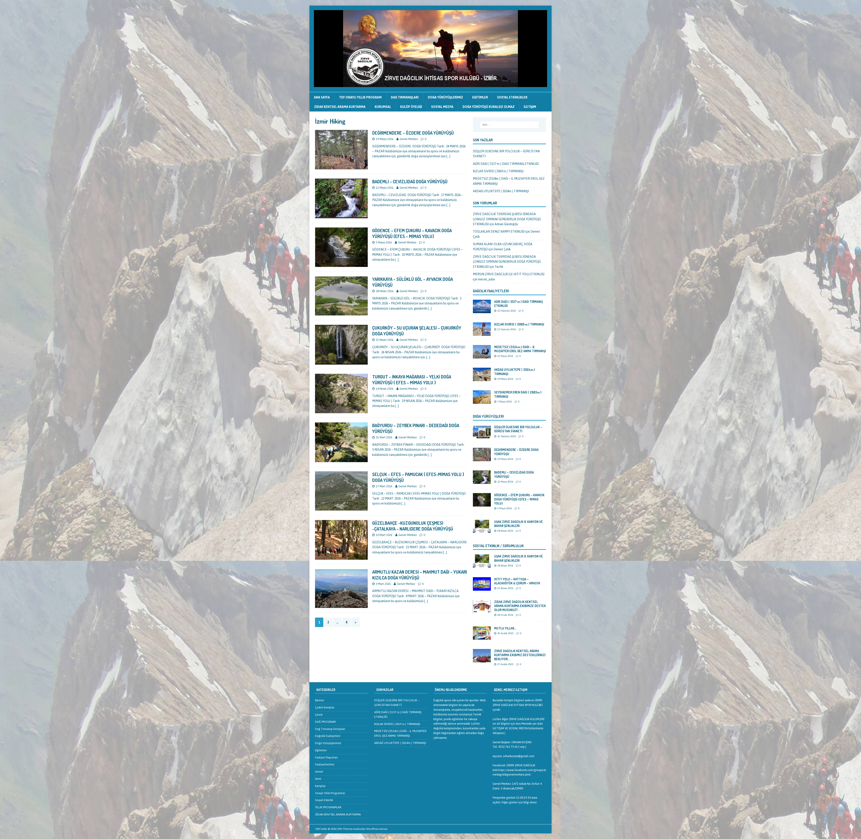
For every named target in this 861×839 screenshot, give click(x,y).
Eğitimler (480, 97)
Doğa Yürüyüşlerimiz (445, 97)
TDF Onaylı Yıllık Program (360, 97)
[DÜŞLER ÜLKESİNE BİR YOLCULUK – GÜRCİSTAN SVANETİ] (482, 436)
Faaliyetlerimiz (324, 764)
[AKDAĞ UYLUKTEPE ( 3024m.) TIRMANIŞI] (482, 378)
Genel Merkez (409, 139)
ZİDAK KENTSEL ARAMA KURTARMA (339, 107)
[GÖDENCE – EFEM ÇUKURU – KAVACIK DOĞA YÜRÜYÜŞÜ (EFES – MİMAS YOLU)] (482, 504)
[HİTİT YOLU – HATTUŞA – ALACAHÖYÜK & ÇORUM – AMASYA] (482, 588)
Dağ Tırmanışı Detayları (330, 729)
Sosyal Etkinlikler (512, 97)
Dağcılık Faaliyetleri (491, 291)
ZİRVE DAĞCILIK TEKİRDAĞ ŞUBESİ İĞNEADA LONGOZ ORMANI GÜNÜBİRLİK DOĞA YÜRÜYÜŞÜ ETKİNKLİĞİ (507, 219)
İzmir (318, 778)
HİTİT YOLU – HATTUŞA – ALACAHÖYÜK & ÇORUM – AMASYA (517, 581)
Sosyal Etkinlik (324, 800)
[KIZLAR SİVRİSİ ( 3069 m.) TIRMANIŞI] (482, 333)
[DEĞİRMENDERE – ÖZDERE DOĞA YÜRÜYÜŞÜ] (482, 459)
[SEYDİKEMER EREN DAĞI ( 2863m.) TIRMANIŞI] (482, 401)
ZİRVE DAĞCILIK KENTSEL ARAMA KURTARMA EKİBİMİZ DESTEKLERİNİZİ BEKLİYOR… (520, 655)
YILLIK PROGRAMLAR (328, 807)
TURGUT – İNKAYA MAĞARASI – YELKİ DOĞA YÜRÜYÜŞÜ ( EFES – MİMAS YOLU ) (411, 379)
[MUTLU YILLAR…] (482, 637)
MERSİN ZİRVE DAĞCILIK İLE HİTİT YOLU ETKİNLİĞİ (508, 274)
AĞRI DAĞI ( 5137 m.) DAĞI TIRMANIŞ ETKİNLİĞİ (506, 164)
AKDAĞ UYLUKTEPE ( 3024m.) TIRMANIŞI (501, 191)
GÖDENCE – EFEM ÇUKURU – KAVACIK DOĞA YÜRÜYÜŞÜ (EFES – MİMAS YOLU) (412, 233)
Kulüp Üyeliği (411, 107)
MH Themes (345, 828)
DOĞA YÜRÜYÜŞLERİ (488, 416)
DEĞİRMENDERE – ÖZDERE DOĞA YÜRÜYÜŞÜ (413, 133)
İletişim (530, 107)
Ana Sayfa (322, 97)
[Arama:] (509, 125)
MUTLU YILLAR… (505, 628)
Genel (319, 771)
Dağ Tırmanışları (405, 97)
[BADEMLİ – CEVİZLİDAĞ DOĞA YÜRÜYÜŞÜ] (482, 481)
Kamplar (320, 786)
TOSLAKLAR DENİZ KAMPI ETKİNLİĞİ (499, 231)
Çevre (319, 714)
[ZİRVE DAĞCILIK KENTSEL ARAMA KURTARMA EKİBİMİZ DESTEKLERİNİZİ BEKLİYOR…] (482, 660)
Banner (319, 700)
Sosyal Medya (442, 107)
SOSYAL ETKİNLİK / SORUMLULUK (498, 546)
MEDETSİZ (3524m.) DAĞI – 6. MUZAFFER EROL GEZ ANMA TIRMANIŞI (520, 349)
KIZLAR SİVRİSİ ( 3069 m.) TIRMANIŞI (498, 171)
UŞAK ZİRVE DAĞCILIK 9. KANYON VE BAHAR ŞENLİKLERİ (518, 524)
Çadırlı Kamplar (324, 707)
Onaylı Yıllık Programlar (330, 793)
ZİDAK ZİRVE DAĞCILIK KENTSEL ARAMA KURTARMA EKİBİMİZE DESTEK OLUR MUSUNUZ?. (520, 606)
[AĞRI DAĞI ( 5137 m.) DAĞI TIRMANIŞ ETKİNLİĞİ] (482, 310)
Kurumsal (383, 107)
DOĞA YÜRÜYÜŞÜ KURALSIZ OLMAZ (489, 107)
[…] (448, 156)
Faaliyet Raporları (326, 757)
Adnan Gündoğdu (506, 224)
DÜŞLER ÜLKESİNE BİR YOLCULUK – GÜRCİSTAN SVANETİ (518, 429)
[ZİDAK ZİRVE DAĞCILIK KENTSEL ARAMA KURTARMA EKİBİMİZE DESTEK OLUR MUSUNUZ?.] (482, 610)
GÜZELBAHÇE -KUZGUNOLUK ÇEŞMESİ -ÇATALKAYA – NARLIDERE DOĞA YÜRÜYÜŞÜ (412, 526)
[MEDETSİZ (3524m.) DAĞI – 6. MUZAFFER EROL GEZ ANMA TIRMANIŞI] (482, 356)
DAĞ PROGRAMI (325, 721)
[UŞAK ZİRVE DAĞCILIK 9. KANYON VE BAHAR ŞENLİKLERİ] (482, 530)
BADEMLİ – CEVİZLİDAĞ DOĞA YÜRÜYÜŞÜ (410, 181)
